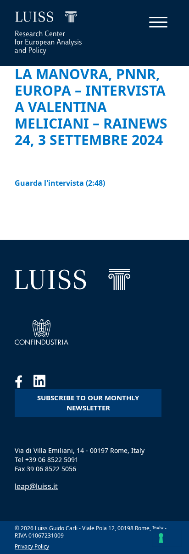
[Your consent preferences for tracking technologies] (167, 538)
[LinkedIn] (44, 383)
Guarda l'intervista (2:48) (60, 183)
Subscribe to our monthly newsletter (88, 403)
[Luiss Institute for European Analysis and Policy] (72, 279)
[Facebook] (24, 383)
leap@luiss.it (36, 486)
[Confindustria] (41, 332)
